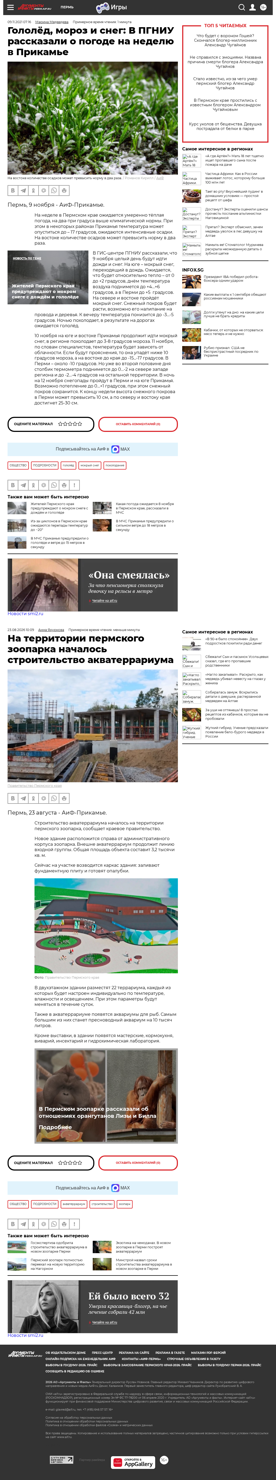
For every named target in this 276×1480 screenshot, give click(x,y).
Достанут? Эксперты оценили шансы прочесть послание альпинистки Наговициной (236, 213)
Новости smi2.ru (25, 613)
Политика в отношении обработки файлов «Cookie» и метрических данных (99, 1425)
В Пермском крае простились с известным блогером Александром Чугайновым (225, 105)
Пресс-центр (102, 1353)
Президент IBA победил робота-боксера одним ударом (231, 279)
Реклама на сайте (134, 1353)
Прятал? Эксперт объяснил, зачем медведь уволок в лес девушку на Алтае (234, 231)
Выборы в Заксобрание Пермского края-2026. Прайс (148, 1365)
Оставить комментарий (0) (138, 424)
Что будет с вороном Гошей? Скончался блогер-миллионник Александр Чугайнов (225, 40)
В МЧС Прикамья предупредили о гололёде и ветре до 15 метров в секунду (60, 542)
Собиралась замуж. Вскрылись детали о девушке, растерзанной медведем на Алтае (233, 696)
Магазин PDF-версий (208, 1353)
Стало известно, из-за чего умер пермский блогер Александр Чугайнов (225, 83)
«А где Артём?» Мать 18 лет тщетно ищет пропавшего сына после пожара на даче (234, 160)
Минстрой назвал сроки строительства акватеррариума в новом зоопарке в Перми (144, 1264)
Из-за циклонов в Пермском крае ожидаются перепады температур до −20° (59, 525)
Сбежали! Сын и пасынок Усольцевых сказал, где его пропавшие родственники (236, 661)
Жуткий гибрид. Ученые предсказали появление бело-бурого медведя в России (236, 732)
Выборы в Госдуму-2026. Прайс (71, 1365)
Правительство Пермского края (35, 786)
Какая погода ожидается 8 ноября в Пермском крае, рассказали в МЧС (145, 508)
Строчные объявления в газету (193, 1359)
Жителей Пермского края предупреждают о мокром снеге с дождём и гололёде (59, 508)
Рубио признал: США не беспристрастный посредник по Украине (231, 351)
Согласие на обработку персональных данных (79, 1417)
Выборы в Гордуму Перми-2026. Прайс (229, 1365)
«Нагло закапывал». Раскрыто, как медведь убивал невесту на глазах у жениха (235, 678)
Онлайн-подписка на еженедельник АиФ (81, 1359)
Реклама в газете (170, 1353)
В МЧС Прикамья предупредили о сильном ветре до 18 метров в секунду (145, 525)
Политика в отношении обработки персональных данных (87, 1421)
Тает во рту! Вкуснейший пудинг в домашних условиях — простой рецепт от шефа (234, 195)
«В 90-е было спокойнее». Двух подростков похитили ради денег (233, 641)
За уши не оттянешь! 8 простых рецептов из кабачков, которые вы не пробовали (236, 714)
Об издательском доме (66, 1353)
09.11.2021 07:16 (19, 22)
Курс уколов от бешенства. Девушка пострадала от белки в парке (225, 126)
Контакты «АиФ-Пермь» (141, 1359)
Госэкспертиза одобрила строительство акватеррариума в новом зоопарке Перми (59, 1247)
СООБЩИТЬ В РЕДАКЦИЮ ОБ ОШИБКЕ (75, 1371)
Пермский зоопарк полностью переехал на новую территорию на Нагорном (57, 1264)
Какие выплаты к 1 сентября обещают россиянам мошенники (235, 296)
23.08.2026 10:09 (21, 630)
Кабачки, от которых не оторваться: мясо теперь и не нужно (234, 332)
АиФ (160, 178)
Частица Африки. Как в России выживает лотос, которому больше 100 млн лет (235, 178)
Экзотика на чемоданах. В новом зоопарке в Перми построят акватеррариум (143, 1247)
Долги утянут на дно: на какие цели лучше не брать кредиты (234, 314)
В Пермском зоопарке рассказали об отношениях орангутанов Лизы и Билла (97, 1112)
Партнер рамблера (92, 1459)
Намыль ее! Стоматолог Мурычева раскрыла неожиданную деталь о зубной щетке (234, 249)
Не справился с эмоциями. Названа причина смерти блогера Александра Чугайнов (225, 62)
